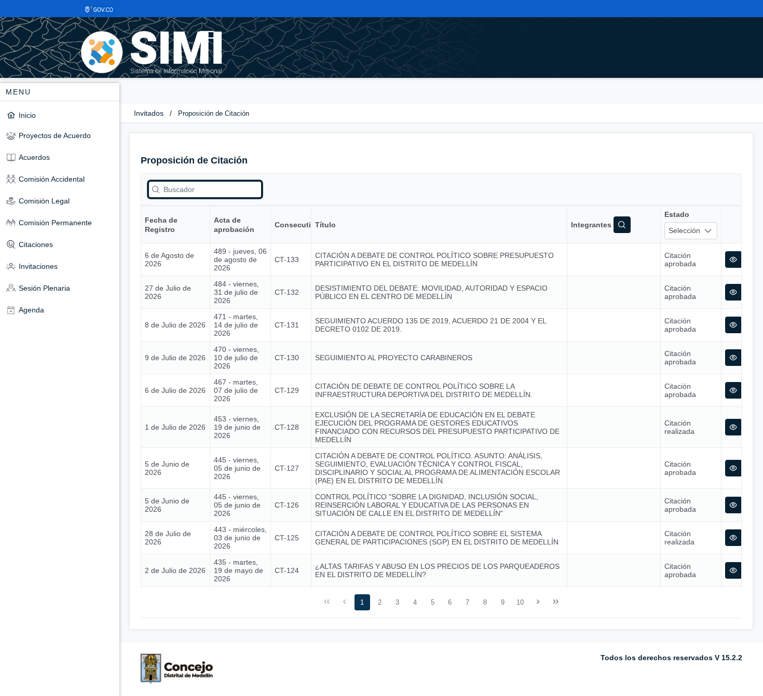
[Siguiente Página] (538, 602)
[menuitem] (59, 115)
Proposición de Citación (213, 113)
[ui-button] (733, 259)
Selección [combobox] (684, 230)
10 (520, 602)
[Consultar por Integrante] (622, 224)
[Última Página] (555, 602)
